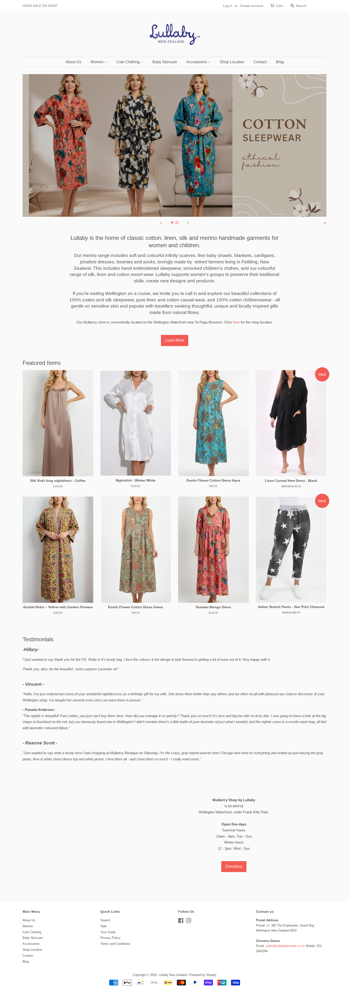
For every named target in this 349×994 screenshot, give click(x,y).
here (236, 322)
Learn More (174, 340)
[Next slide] (188, 222)
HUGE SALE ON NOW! (40, 6)
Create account (251, 6)
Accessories (197, 62)
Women (97, 62)
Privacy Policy (110, 938)
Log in (227, 6)
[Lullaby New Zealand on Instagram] (188, 921)
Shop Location (232, 62)
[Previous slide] (161, 222)
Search (105, 920)
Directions (233, 866)
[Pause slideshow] (325, 222)
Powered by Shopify (203, 975)
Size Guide (108, 932)
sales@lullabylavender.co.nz (285, 946)
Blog (280, 62)
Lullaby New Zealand (173, 975)
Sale (103, 926)
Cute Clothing (128, 62)
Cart (279, 6)
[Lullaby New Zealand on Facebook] (181, 921)
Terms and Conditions (115, 944)
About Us (73, 62)
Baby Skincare (164, 62)
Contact (260, 62)
